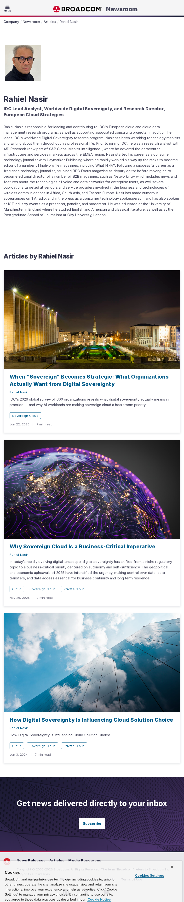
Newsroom (122, 9)
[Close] (172, 866)
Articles (56, 860)
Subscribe (92, 823)
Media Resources (84, 860)
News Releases (31, 860)
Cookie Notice (99, 899)
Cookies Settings (149, 875)
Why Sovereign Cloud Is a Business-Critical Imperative (82, 546)
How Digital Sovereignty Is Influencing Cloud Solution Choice (91, 720)
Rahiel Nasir (19, 392)
